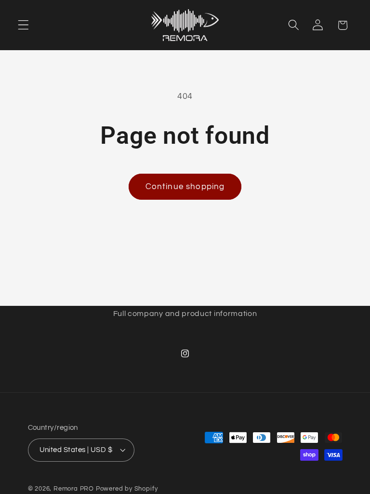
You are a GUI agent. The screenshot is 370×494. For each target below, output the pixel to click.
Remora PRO (73, 489)
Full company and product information (185, 313)
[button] (23, 25)
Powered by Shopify (127, 489)
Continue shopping (185, 186)
